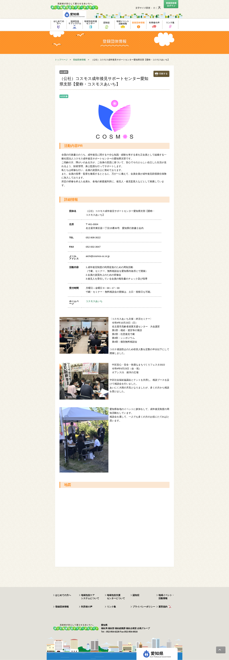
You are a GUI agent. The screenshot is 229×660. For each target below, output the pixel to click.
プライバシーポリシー (144, 606)
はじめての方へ (63, 595)
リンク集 (111, 606)
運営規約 (163, 606)
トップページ (61, 60)
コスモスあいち (94, 301)
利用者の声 (86, 606)
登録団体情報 (79, 60)
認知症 (136, 595)
